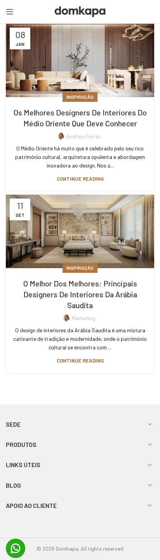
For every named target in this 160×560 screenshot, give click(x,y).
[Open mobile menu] (9, 11)
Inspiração (80, 96)
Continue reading (80, 178)
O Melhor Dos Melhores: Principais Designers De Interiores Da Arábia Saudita (80, 294)
